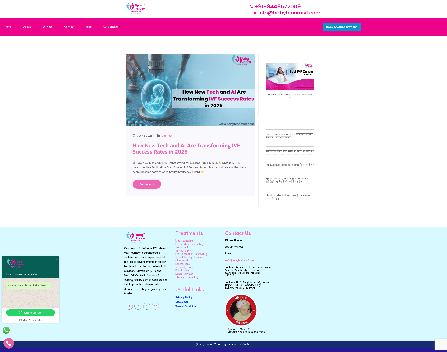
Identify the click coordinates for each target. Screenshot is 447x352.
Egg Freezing (182, 270)
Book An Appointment (342, 27)
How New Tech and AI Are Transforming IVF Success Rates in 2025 (186, 148)
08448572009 (234, 247)
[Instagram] (146, 306)
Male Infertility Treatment (190, 257)
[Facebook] (129, 306)
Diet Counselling (184, 240)
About (27, 26)
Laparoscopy (182, 263)
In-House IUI (182, 247)
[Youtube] (155, 306)
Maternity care (184, 267)
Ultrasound (181, 260)
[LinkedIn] (137, 306)
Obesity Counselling (186, 277)
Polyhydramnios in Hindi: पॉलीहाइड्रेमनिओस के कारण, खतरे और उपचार (289, 136)
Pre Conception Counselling (191, 253)
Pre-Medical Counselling (189, 243)
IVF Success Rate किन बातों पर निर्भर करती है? (290, 164)
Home (8, 26)
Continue (145, 184)
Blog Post (167, 135)
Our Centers (110, 26)
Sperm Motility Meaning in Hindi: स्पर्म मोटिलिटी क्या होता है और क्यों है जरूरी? (287, 180)
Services (48, 26)
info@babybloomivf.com (239, 260)
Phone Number (234, 240)
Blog (89, 26)
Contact (69, 26)
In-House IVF (183, 250)
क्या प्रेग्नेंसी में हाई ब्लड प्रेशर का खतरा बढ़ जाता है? (290, 151)
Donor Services (184, 273)
